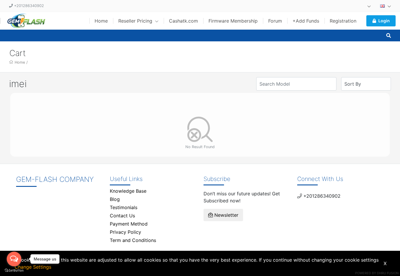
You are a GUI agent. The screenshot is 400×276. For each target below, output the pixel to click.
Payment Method (129, 224)
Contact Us (122, 216)
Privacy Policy (125, 232)
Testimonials (123, 207)
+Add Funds (306, 21)
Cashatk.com (183, 21)
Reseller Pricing (136, 21)
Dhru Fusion (388, 273)
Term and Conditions (133, 240)
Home (101, 21)
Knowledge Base (128, 191)
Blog (115, 199)
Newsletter (225, 215)
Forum (275, 21)
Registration (343, 21)
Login (384, 20)
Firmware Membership (233, 21)
